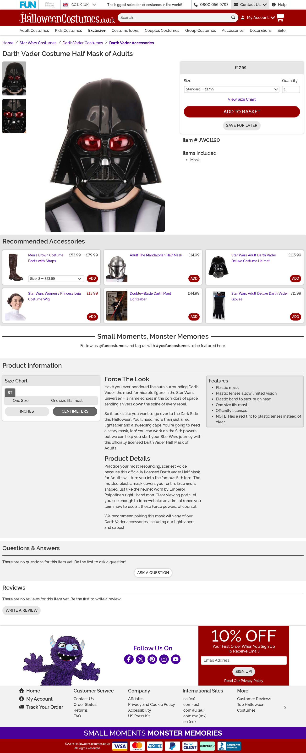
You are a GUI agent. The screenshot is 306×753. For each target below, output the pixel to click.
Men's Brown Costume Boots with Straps (45, 258)
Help (282, 4)
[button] (257, 18)
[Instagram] (164, 659)
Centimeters (75, 411)
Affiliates (135, 699)
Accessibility (139, 710)
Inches (27, 411)
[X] (140, 659)
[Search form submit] (233, 17)
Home (33, 691)
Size (187, 80)
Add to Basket (242, 112)
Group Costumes (200, 30)
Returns (81, 710)
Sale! (282, 30)
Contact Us (250, 4)
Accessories (233, 30)
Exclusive (97, 30)
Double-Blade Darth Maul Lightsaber (150, 296)
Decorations (261, 30)
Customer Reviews (254, 699)
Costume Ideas (125, 30)
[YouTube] (175, 659)
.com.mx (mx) (195, 716)
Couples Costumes (162, 30)
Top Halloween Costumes (250, 707)
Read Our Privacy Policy (243, 681)
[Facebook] (129, 659)
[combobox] (173, 17)
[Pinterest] (152, 659)
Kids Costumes (68, 30)
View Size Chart (242, 99)
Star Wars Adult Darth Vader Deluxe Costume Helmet (253, 258)
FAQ (77, 716)
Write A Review (21, 610)
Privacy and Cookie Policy (151, 704)
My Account (39, 699)
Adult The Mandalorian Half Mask (156, 255)
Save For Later (241, 125)
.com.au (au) (194, 710)
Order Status (85, 704)
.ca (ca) (189, 699)
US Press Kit (139, 716)
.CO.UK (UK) (80, 5)
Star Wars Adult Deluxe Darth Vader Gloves (259, 296)
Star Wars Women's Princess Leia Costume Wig (54, 296)
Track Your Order (44, 707)
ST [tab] (10, 392)
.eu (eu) (189, 722)
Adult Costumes (34, 30)
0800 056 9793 (214, 4)
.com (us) (191, 704)
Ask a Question (153, 572)
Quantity (290, 80)
